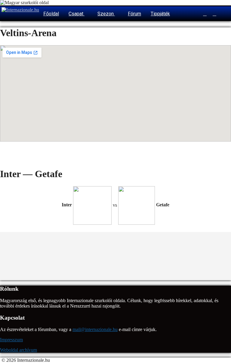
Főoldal (51, 14)
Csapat (77, 14)
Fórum (134, 14)
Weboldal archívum (18, 349)
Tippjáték (160, 14)
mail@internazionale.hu (95, 329)
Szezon (106, 14)
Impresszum (11, 339)
